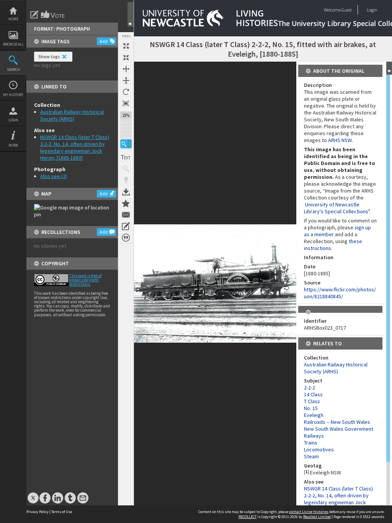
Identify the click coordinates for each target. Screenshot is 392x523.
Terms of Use (61, 511)
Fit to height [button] (126, 80)
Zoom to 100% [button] (126, 103)
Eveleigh (313, 415)
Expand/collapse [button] (389, 68)
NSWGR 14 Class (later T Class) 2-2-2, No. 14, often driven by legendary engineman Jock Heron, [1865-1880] (74, 147)
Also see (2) (53, 176)
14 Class (313, 394)
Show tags (49, 56)
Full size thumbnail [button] (126, 46)
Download (126, 192)
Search (13, 69)
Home (13, 18)
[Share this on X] (33, 494)
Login (13, 120)
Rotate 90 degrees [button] (126, 92)
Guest (346, 10)
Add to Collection (126, 203)
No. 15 (311, 408)
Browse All (13, 44)
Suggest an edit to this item (34, 14)
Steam (311, 456)
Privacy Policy (37, 511)
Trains (310, 442)
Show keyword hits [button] (126, 169)
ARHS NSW (340, 140)
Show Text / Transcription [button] (126, 157)
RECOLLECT (247, 516)
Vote (53, 14)
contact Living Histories (308, 511)
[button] (126, 143)
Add (104, 41)
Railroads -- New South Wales (337, 421)
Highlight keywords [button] (126, 180)
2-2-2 (309, 387)
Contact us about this (126, 215)
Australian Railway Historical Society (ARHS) (72, 115)
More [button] (13, 145)
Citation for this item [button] (126, 238)
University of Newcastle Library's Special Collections (336, 208)
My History (13, 94)
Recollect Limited (317, 516)
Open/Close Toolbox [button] (130, 14)
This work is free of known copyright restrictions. (85, 280)
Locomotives (319, 449)
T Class (312, 401)
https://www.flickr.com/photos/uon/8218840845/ (340, 293)
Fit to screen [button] (126, 57)
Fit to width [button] (126, 69)
